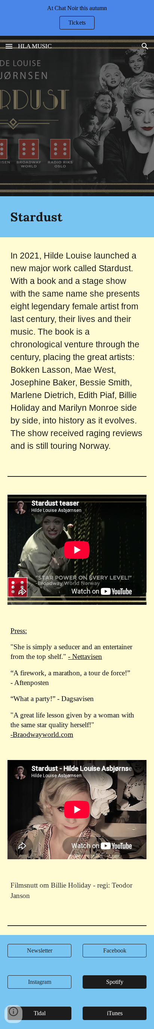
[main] (77, 216)
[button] (9, 46)
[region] (77, 18)
